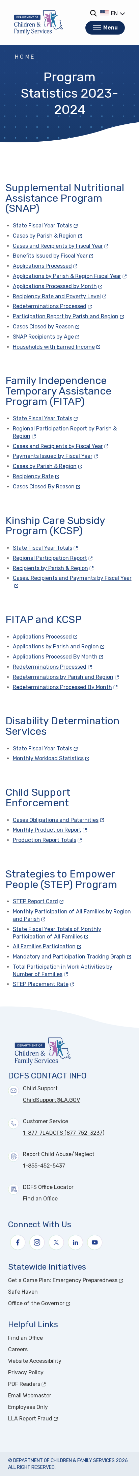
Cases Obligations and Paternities (56, 820)
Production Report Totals (44, 840)
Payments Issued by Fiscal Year (52, 456)
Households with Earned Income (54, 347)
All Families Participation (44, 946)
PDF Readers (49, 1384)
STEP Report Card (35, 901)
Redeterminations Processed (49, 306)
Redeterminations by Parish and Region (63, 677)
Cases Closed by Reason (43, 326)
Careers (18, 1349)
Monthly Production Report (47, 830)
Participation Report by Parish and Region (65, 316)
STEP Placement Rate (40, 984)
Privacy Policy (26, 1372)
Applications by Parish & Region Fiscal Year (67, 276)
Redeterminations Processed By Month (62, 687)
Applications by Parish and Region (56, 646)
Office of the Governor (61, 1303)
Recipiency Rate (33, 476)
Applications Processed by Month (55, 286)
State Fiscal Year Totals (42, 225)
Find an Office (40, 1198)
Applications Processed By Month (55, 656)
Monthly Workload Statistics (48, 758)
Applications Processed (42, 266)
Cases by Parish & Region (45, 235)
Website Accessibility (34, 1361)
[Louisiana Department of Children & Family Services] (38, 22)
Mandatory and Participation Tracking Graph (69, 956)
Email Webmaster (29, 1395)
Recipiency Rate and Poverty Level (57, 296)
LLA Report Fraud (55, 1418)
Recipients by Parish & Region (50, 568)
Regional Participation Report (50, 558)
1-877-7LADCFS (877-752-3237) (63, 1133)
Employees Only (28, 1407)
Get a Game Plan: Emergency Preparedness (69, 1280)
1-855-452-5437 (44, 1165)
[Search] (93, 13)
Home (25, 57)
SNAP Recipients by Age (43, 336)
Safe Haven (23, 1292)
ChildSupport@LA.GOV (51, 1100)
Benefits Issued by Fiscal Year (50, 255)
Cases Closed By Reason (44, 486)
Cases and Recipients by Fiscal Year (58, 246)
